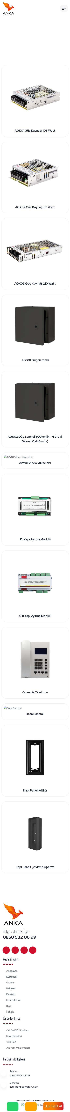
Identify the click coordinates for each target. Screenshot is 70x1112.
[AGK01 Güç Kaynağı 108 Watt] (35, 97)
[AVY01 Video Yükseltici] (18, 457)
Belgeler (11, 988)
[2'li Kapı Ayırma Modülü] (35, 506)
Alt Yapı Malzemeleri (18, 1047)
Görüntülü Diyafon (17, 1030)
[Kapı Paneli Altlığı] (35, 757)
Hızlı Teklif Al (13, 1000)
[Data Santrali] (13, 708)
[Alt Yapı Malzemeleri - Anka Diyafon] (8, 8)
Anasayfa (12, 971)
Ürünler (10, 982)
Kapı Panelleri (14, 1036)
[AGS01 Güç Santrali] (35, 327)
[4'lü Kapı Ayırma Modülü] (35, 582)
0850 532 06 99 (19, 937)
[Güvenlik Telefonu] (35, 659)
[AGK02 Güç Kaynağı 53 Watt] (35, 174)
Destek (10, 994)
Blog (8, 1006)
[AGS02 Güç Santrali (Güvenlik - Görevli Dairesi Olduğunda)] (35, 403)
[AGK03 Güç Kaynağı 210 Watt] (35, 250)
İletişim (10, 1012)
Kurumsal (11, 976)
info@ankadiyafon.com (24, 1087)
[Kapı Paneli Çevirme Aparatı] (35, 833)
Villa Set (11, 1042)
